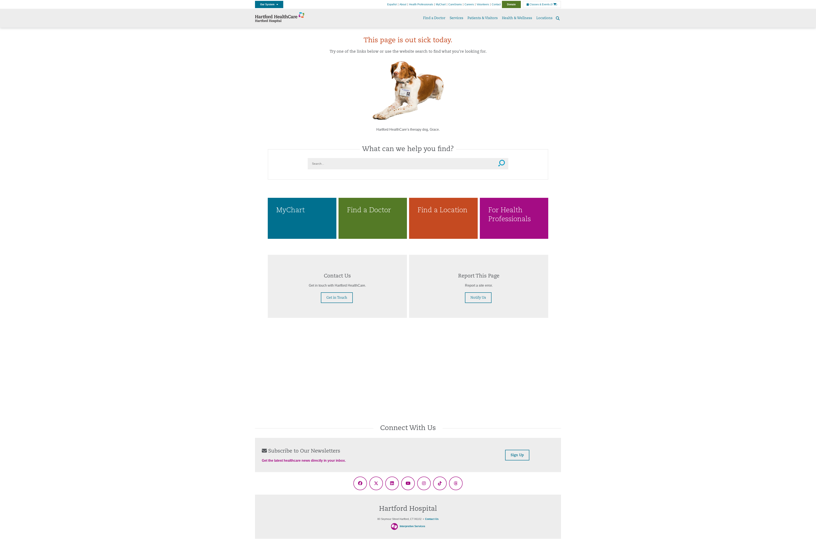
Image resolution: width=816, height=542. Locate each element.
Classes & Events (539, 4)
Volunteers (483, 4)
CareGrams (455, 4)
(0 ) (553, 4)
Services (456, 18)
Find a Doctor (434, 18)
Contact (496, 4)
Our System (268, 4)
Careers (469, 4)
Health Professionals (421, 4)
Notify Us (478, 298)
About (403, 4)
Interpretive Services (412, 526)
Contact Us (432, 519)
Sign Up (517, 455)
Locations (544, 18)
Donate (511, 4)
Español (392, 4)
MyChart (441, 4)
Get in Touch (336, 298)
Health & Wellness (517, 18)
